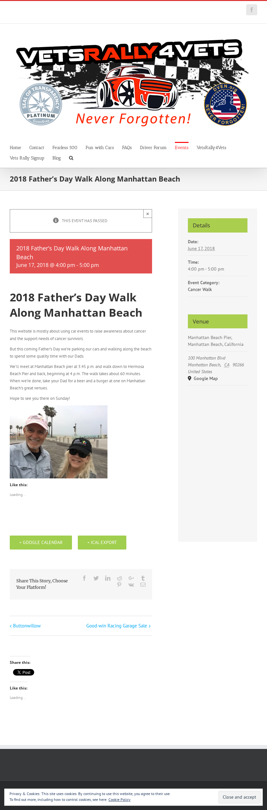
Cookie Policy (119, 799)
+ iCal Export (102, 542)
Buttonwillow (27, 626)
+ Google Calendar (41, 542)
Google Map (205, 378)
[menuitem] (19, 147)
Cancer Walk (200, 289)
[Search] (71, 157)
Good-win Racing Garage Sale (116, 626)
